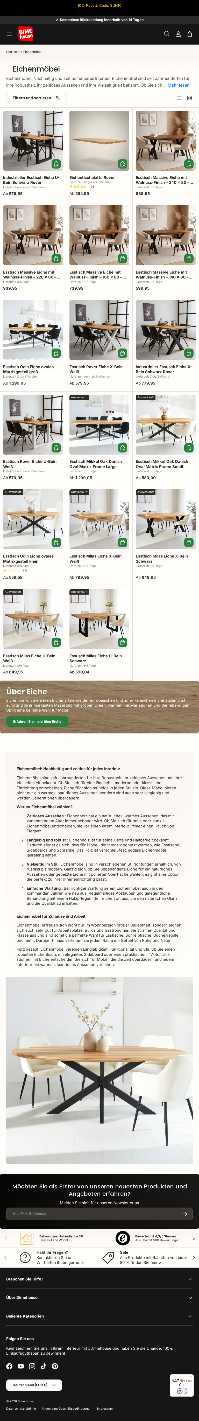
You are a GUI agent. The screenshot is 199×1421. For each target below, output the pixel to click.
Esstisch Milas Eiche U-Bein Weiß (29, 658)
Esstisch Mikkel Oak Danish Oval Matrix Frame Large (95, 464)
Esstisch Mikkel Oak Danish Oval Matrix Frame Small (162, 464)
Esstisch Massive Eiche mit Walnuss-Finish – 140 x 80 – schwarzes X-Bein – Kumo (162, 277)
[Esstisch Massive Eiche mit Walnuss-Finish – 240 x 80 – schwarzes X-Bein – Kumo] (166, 141)
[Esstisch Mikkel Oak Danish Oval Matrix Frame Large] (99, 425)
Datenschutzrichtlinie (21, 1408)
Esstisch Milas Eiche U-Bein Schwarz (95, 658)
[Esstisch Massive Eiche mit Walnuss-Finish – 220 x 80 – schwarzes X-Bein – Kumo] (33, 235)
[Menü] (191, 1377)
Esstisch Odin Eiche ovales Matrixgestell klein (28, 559)
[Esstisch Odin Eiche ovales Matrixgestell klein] (33, 519)
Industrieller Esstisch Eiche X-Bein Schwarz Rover (164, 369)
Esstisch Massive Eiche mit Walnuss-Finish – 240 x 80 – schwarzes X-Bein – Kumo (162, 182)
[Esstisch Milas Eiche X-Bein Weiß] (99, 519)
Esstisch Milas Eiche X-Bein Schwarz (162, 559)
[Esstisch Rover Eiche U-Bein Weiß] (33, 425)
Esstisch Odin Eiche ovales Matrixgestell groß (28, 369)
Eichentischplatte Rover (92, 177)
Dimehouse (26, 1401)
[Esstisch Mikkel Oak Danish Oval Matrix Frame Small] (166, 425)
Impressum (105, 1408)
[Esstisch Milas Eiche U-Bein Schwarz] (99, 619)
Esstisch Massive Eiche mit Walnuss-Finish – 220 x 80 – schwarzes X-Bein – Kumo (29, 277)
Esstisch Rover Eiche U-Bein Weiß (29, 464)
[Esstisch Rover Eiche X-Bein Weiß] (99, 330)
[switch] (182, 1391)
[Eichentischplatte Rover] (99, 141)
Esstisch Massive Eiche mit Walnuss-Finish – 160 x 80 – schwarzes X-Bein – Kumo (95, 277)
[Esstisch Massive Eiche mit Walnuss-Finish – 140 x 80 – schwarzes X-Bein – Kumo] (166, 235)
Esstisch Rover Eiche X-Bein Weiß (96, 369)
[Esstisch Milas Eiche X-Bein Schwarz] (166, 519)
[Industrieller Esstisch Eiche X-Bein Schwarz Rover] (166, 330)
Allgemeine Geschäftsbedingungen (66, 1408)
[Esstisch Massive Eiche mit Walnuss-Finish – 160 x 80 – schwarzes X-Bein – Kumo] (99, 235)
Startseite (13, 52)
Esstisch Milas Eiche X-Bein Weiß (95, 559)
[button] (189, 34)
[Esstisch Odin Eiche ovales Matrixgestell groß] (33, 330)
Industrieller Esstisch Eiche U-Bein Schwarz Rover (31, 180)
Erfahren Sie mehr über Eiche (37, 721)
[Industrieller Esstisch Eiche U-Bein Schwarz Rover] (33, 141)
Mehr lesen (179, 85)
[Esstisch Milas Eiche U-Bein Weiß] (33, 619)
